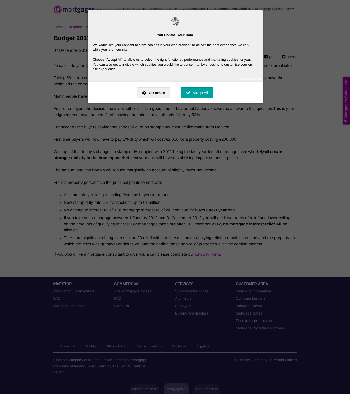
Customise (157, 93)
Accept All (200, 93)
